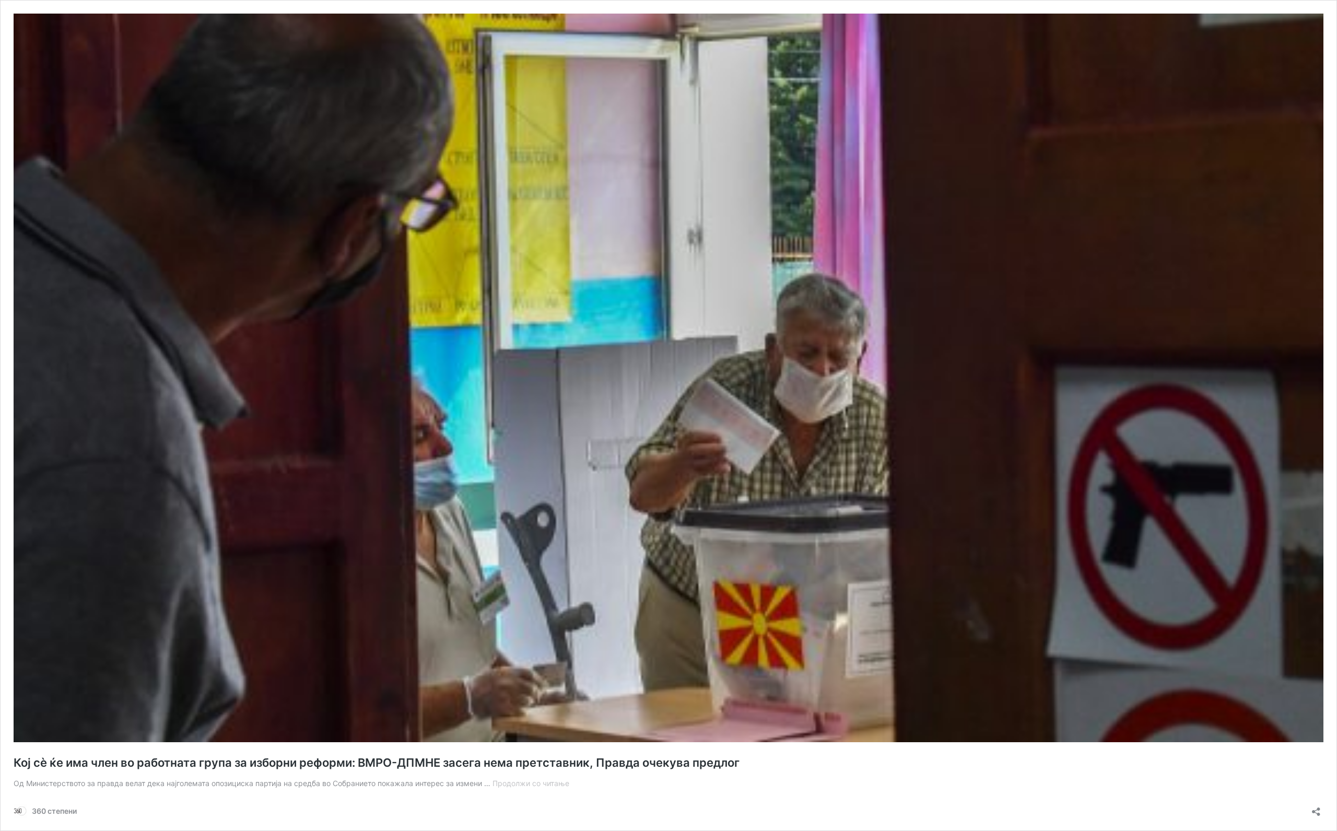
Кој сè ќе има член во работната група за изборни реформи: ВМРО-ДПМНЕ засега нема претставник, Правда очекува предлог (377, 762)
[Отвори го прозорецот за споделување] (1316, 808)
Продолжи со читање (530, 783)
